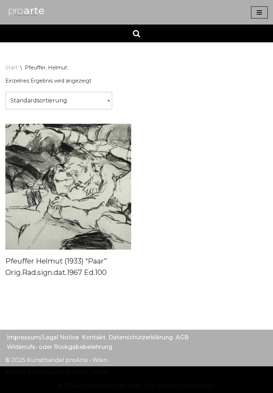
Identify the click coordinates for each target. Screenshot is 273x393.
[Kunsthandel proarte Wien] (26, 12)
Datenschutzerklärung (140, 337)
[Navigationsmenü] (259, 12)
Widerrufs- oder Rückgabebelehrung (59, 347)
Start (11, 67)
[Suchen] (136, 33)
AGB (182, 337)
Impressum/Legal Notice (43, 337)
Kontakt (94, 337)
